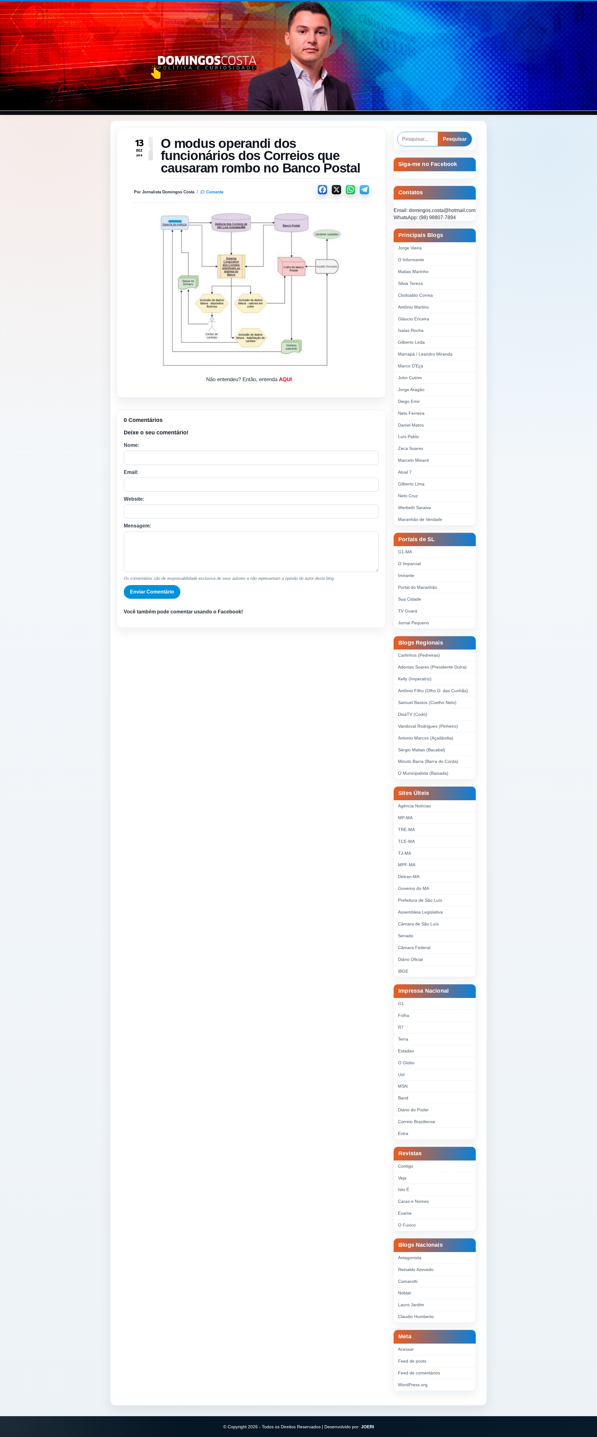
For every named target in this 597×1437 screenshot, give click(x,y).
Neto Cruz (408, 495)
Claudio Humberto (416, 1316)
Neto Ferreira (411, 413)
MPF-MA (406, 864)
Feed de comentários (419, 1372)
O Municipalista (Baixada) (423, 773)
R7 (401, 1027)
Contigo (405, 1166)
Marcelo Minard (413, 460)
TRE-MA (406, 829)
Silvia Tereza (410, 283)
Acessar (406, 1349)
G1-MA (405, 551)
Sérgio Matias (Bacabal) (421, 749)
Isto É (403, 1189)
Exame (405, 1213)
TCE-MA (406, 841)
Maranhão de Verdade (420, 519)
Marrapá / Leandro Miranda (425, 354)
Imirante (406, 575)
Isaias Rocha (410, 330)
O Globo (406, 1062)
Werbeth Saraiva (414, 507)
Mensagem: (137, 525)
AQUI (285, 379)
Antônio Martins (413, 307)
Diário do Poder (413, 1109)
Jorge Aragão (411, 389)
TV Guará (407, 610)
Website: (134, 499)
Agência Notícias (414, 805)
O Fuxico (407, 1224)
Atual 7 (405, 472)
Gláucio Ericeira (413, 318)
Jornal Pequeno (413, 622)
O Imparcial (409, 563)
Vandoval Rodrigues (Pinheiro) (428, 726)
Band (403, 1097)
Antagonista (409, 1257)
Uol (401, 1074)
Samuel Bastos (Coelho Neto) (427, 702)
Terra (403, 1039)
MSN (403, 1086)
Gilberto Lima (411, 483)
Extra (403, 1133)
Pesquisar (455, 139)
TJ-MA (404, 853)
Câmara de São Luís (418, 923)
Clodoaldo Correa (415, 295)
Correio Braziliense (416, 1121)
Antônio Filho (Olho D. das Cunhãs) (433, 690)
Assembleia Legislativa (420, 912)
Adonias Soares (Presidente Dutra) (432, 666)
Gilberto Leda (411, 342)
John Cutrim (410, 377)
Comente (214, 192)
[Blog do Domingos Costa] (298, 56)
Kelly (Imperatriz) (415, 678)
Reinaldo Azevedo (415, 1269)
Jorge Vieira (410, 247)
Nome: (131, 445)
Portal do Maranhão (417, 587)
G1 (401, 1003)
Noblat (404, 1292)
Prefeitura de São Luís (420, 900)
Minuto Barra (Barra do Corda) (428, 761)
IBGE (403, 971)
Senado (405, 935)
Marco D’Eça (410, 365)
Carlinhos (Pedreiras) (419, 655)
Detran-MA (408, 876)
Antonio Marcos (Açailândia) (425, 737)
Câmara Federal (414, 947)
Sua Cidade (409, 599)
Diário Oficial (410, 959)
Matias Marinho (413, 271)
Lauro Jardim (411, 1304)
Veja (402, 1177)
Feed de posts (412, 1361)
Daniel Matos (411, 425)
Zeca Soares (410, 448)
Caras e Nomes (413, 1201)
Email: (131, 472)
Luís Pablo (408, 436)
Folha (403, 1015)
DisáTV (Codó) (412, 714)
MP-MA (405, 817)
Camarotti (407, 1281)
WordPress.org (413, 1384)
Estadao (406, 1050)
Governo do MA (413, 888)
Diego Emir (409, 401)
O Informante (411, 259)
